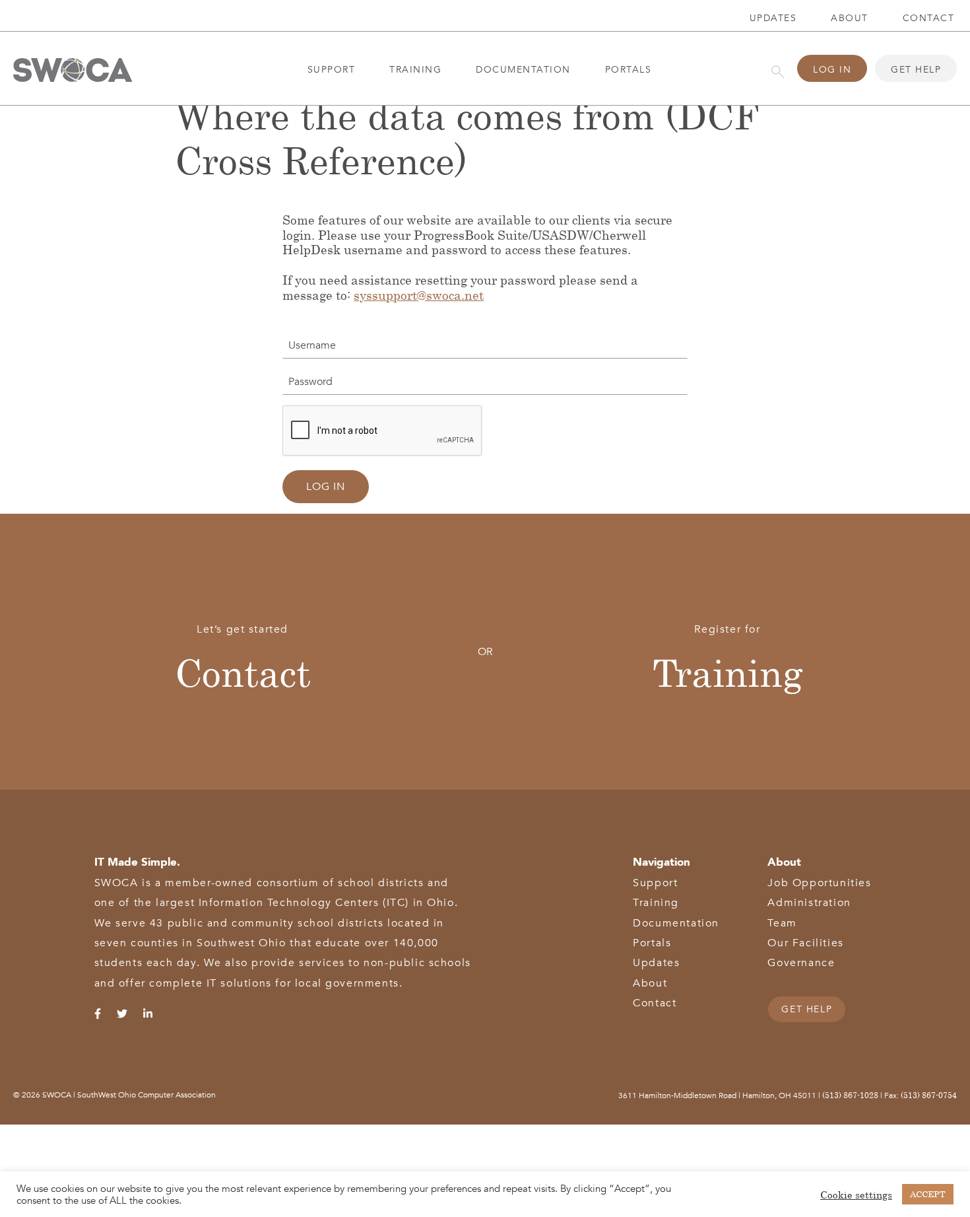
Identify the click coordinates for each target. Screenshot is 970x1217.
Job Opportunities (819, 883)
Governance (801, 963)
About (849, 18)
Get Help (916, 69)
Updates (773, 18)
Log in (325, 486)
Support (331, 69)
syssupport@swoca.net (419, 294)
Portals (628, 69)
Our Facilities (805, 943)
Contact (243, 672)
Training (415, 69)
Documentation (523, 69)
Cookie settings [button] (856, 1194)
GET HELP (806, 1009)
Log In (832, 69)
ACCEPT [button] (928, 1194)
